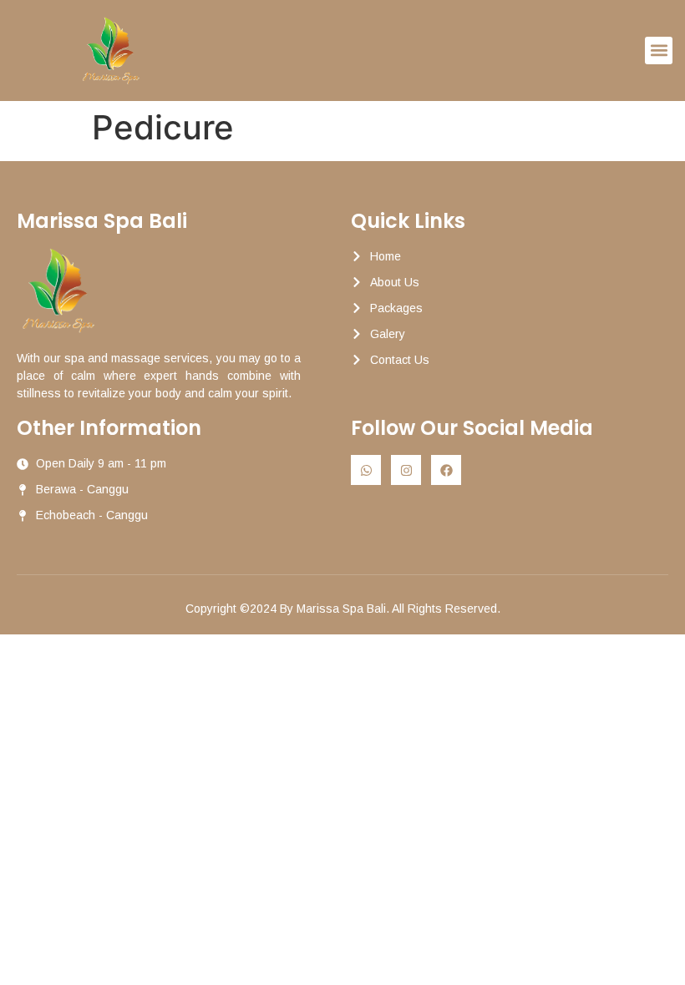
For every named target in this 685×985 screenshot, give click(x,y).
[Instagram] (406, 470)
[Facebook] (446, 470)
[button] (658, 50)
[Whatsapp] (366, 470)
